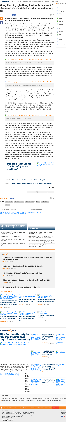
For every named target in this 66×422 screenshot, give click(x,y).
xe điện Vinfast (45, 201)
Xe (61, 1)
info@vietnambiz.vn (10, 419)
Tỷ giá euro (34, 398)
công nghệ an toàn (30, 201)
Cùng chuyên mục (35, 210)
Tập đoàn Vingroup (19, 201)
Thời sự (4, 275)
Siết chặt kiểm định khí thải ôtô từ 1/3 (10, 236)
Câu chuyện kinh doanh (24, 1)
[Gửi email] (53, 14)
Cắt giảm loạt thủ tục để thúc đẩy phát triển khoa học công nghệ (21, 287)
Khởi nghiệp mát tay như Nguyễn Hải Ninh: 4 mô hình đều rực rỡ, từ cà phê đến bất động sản (41, 237)
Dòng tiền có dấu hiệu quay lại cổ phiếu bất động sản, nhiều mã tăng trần (48, 337)
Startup (13, 1)
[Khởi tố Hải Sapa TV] (41, 221)
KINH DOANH (55, 408)
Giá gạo (27, 400)
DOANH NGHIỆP (48, 408)
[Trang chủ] (1, 18)
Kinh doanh (5, 1)
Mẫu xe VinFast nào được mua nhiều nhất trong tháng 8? (28, 180)
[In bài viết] (51, 15)
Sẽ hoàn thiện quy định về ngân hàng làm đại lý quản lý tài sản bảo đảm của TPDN (26, 280)
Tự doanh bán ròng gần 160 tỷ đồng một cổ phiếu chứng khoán (48, 352)
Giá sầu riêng (14, 400)
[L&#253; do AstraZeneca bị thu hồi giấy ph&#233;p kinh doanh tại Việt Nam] (27, 296)
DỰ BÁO (11, 408)
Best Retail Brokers (41, 400)
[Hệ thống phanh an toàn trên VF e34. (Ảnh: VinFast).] (29, 115)
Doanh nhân (46, 1)
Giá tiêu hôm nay (54, 398)
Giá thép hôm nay (6, 400)
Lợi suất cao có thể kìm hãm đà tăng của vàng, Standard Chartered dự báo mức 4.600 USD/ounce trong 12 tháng (27, 258)
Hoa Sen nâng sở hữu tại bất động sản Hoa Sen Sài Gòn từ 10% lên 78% (23, 266)
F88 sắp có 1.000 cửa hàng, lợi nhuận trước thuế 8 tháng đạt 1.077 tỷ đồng (41, 245)
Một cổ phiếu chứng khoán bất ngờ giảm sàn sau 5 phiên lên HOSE (8, 317)
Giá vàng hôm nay (6, 398)
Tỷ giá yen (28, 398)
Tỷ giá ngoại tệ (15, 398)
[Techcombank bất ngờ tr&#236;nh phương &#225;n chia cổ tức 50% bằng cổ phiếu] (46, 296)
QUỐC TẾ (22, 408)
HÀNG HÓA (16, 408)
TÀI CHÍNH (27, 408)
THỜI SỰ (6, 408)
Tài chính (4, 282)
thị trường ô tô (9, 201)
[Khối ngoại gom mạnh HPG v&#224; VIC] (61, 353)
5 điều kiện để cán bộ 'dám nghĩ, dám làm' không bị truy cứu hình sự (22, 273)
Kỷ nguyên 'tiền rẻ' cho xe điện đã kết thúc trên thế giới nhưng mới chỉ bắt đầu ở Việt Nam (13, 244)
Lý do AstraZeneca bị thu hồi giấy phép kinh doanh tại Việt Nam (27, 300)
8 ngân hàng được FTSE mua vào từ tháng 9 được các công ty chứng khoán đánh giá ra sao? (48, 367)
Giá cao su (32, 400)
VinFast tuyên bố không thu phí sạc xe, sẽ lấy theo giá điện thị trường (32, 183)
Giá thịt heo (21, 400)
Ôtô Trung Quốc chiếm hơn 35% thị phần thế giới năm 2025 (13, 240)
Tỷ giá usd (22, 398)
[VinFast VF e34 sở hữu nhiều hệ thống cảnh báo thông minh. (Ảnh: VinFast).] (29, 60)
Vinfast (37, 201)
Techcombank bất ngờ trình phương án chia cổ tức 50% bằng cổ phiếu (46, 300)
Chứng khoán (3, 321)
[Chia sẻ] (1, 22)
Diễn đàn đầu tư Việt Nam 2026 (54, 400)
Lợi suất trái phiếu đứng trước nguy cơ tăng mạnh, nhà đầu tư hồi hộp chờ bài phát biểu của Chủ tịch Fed (8, 302)
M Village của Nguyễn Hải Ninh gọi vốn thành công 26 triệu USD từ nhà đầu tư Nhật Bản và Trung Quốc (42, 241)
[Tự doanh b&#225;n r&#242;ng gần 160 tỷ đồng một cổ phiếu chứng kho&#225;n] (36, 353)
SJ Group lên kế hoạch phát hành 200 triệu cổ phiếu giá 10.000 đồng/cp (27, 382)
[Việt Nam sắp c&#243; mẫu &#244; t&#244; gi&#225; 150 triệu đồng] (46, 312)
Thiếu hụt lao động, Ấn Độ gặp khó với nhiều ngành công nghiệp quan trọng (13, 233)
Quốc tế (4, 261)
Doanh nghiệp (5, 268)
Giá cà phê (47, 398)
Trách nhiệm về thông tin (7, 420)
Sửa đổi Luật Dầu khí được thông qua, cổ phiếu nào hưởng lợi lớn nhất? (27, 318)
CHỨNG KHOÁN (40, 408)
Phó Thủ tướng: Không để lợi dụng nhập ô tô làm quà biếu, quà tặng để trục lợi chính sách (13, 226)
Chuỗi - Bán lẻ (55, 1)
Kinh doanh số (36, 1)
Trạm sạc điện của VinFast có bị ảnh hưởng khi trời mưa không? (19, 166)
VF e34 (7, 205)
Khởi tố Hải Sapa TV (34, 228)
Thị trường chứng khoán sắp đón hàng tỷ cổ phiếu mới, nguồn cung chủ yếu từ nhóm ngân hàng (15, 337)
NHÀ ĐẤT (33, 408)
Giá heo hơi (40, 398)
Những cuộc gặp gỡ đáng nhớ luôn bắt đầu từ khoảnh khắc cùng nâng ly (40, 233)
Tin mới (5, 254)
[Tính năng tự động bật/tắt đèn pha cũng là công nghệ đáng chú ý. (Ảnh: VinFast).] (29, 82)
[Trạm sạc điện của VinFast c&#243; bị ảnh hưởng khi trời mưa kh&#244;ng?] (43, 169)
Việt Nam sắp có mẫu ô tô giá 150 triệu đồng (46, 316)
